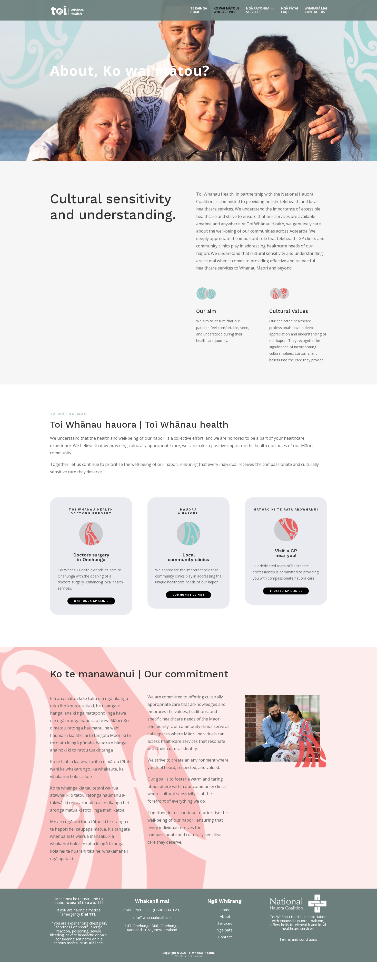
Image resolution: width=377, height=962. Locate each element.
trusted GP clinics (286, 591)
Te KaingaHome (198, 10)
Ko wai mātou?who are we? (226, 10)
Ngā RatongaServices (257, 10)
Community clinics (188, 595)
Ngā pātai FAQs (289, 10)
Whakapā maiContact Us (316, 10)
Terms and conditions (298, 939)
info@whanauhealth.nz (152, 917)
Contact (225, 936)
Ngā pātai (224, 929)
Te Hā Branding (194, 956)
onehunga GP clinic (91, 601)
